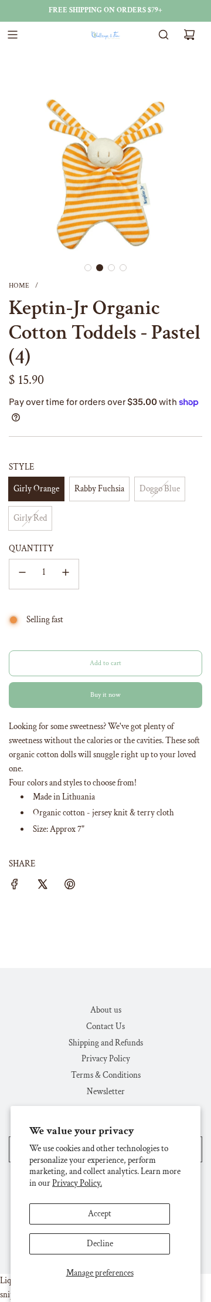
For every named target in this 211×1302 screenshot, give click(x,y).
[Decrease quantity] (22, 574)
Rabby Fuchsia (99, 488)
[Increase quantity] (66, 574)
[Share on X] (42, 886)
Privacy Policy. (77, 1183)
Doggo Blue (159, 488)
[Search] (163, 35)
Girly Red (30, 518)
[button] (87, 267)
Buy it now (105, 694)
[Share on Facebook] (15, 886)
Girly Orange (36, 488)
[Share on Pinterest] (70, 886)
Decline (100, 1243)
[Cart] (189, 35)
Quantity (31, 548)
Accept (99, 1213)
